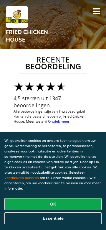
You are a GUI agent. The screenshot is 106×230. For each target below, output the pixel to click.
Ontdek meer (58, 121)
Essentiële (53, 218)
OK (53, 204)
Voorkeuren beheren (21, 177)
